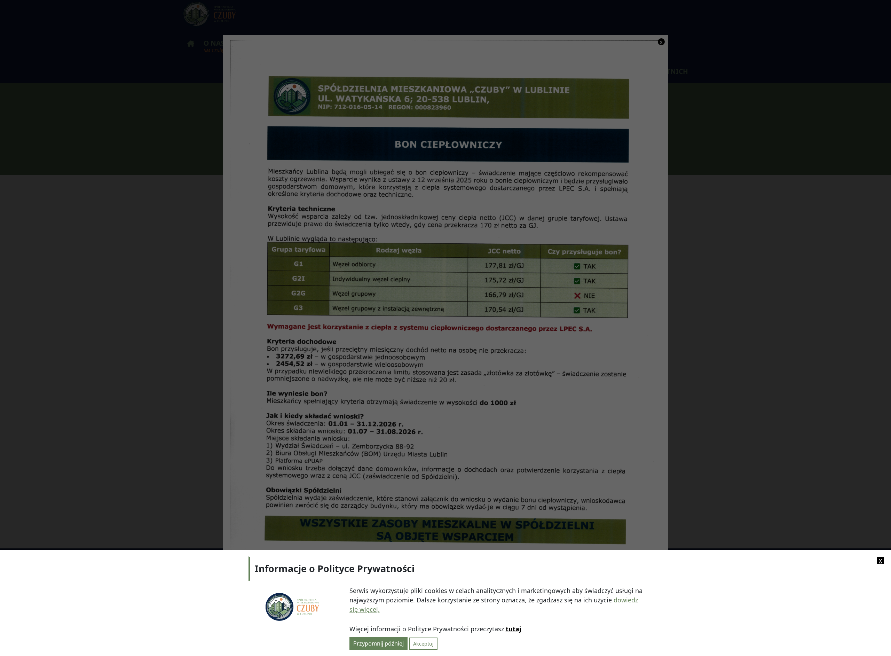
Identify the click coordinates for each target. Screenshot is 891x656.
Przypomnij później (378, 643)
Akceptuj (423, 643)
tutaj (513, 629)
